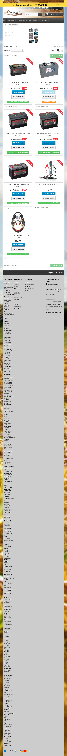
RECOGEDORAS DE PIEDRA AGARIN (8, 702)
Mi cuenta (28, 279)
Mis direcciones (28, 286)
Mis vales (27, 290)
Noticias (25, 20)
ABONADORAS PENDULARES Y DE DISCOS (8, 332)
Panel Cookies (17, 306)
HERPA (6, 738)
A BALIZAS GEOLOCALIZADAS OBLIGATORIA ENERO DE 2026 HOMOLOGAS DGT (9, 716)
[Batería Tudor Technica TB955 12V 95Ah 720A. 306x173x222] (18, 171)
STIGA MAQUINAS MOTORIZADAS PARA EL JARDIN (8, 630)
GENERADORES (8, 292)
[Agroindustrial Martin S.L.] (13, 13)
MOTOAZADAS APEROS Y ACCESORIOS (8, 283)
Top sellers (16, 284)
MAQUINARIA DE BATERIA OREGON (7, 506)
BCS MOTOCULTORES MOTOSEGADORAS (9, 313)
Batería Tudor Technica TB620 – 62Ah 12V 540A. (48, 134)
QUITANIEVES (7, 494)
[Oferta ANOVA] (33, 1)
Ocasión (20, 20)
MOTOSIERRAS (8, 482)
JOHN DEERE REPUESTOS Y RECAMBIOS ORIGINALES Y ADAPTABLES (8, 352)
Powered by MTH (10, 750)
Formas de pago (18, 297)
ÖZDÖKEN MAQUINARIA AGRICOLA (7, 742)
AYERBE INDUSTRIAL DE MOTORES (7, 644)
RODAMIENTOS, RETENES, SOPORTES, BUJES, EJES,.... (8, 561)
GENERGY (6, 544)
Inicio (4, 20)
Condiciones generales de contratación (17, 294)
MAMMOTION (7, 745)
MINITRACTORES (8, 694)
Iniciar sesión (59, 4)
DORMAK (6, 597)
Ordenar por (7, 50)
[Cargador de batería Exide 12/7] (49, 171)
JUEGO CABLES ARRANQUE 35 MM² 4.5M (18, 236)
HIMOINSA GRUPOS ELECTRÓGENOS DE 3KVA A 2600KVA (8, 411)
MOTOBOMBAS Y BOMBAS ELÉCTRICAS (8, 511)
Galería (35, 20)
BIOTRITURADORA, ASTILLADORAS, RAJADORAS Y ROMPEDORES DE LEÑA (9, 446)
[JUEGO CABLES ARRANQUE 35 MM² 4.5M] (18, 222)
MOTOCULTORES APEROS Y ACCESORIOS (8, 289)
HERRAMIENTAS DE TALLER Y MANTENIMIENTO (8, 473)
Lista (62, 51)
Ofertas (30, 20)
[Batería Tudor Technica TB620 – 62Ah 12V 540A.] (49, 120)
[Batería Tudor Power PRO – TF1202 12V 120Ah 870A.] (49, 70)
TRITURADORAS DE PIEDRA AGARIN (8, 636)
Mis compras (28, 282)
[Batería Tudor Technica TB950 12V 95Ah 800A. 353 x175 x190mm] (18, 70)
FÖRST (6, 585)
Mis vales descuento (29, 284)
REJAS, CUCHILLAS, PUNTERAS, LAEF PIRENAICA (7, 553)
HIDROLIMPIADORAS (9, 294)
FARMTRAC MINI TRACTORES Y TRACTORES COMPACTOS (8, 733)
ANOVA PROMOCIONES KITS (8, 691)
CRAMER (6, 680)
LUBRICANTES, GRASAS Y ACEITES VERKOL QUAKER (8, 306)
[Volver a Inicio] (5, 25)
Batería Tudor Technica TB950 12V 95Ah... (18, 84)
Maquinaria (14, 20)
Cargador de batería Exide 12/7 (48, 184)
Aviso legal (17, 286)
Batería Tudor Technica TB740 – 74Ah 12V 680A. (18, 134)
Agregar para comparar (11, 106)
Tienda (8, 20)
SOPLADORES (7, 496)
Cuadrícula (58, 51)
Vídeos (39, 20)
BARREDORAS (8, 599)
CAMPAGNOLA (8, 538)
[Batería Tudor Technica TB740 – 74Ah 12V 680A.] (18, 120)
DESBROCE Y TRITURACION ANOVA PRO (7, 670)
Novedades (17, 282)
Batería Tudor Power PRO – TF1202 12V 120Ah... (48, 84)
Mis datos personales (30, 288)
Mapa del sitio (17, 308)
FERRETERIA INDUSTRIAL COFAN (7, 478)
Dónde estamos (46, 20)
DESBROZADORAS (9, 498)
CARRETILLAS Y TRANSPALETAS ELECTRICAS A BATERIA (8, 390)
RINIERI (6, 640)
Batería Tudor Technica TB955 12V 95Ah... (18, 185)
